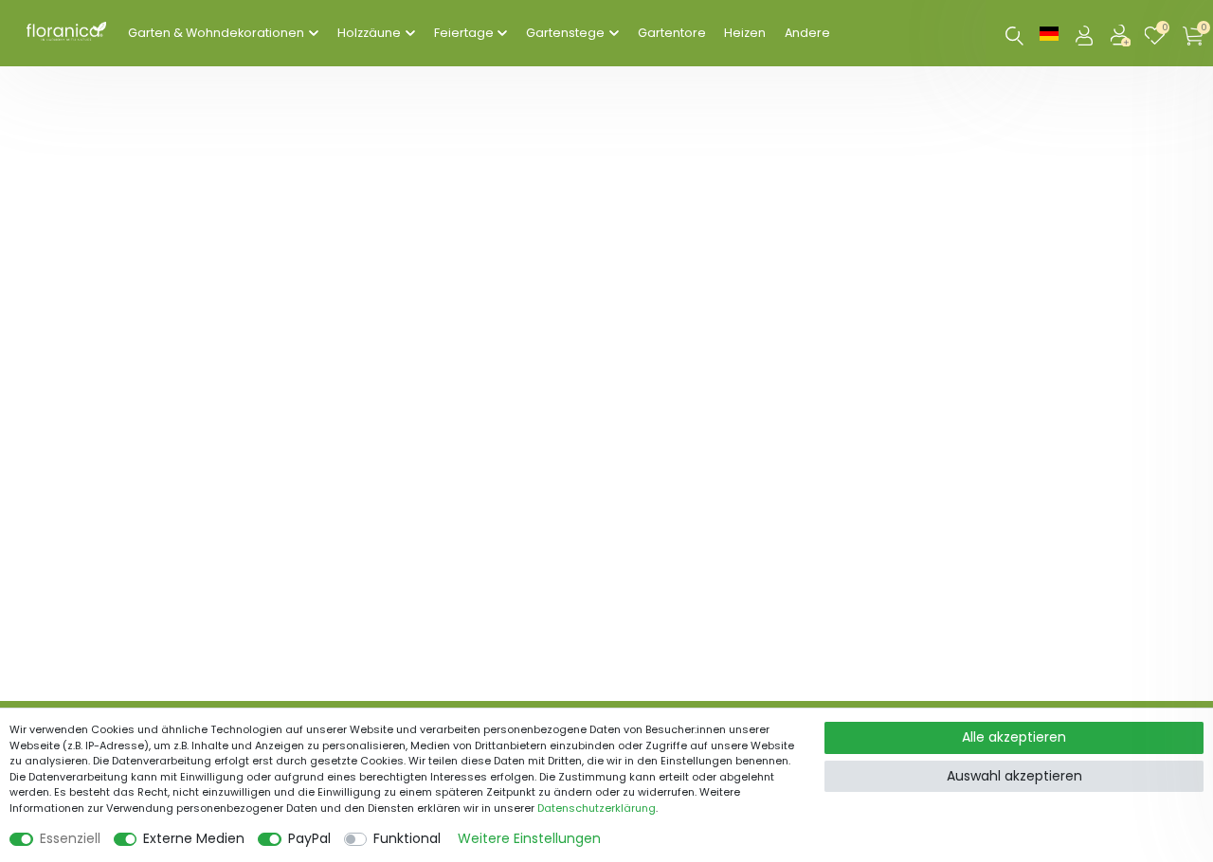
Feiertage (464, 33)
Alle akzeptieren (1014, 736)
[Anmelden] (1086, 32)
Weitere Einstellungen (529, 838)
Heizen (745, 33)
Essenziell (70, 838)
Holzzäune (369, 33)
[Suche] (1014, 35)
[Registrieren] (1122, 32)
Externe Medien (193, 838)
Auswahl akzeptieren (1014, 775)
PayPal (309, 838)
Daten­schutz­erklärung (596, 808)
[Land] (1049, 32)
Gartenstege (565, 33)
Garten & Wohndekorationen (216, 33)
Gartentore (672, 33)
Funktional (407, 838)
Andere (807, 33)
